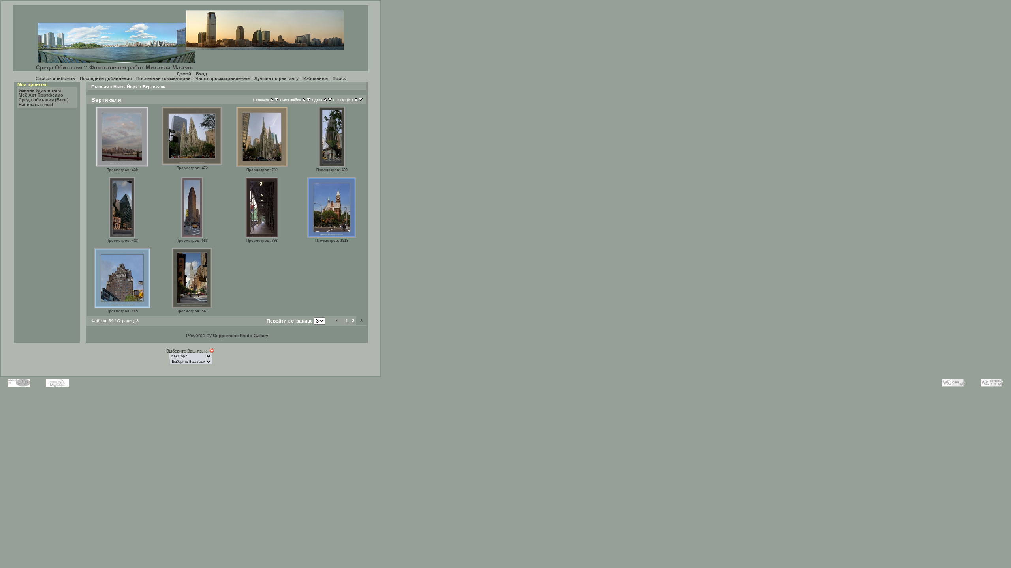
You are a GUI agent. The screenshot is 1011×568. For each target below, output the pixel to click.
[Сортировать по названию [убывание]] (276, 99)
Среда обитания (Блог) (44, 99)
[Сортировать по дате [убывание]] (330, 99)
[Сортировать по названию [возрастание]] (272, 99)
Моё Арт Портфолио (41, 95)
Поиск (339, 78)
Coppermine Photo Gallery (240, 335)
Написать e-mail (36, 104)
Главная (100, 86)
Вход (201, 73)
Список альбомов (55, 78)
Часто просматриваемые (222, 78)
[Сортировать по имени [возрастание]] (304, 99)
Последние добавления (106, 78)
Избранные (315, 78)
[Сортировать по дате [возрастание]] (325, 99)
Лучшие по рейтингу (276, 78)
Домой (184, 73)
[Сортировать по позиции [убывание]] (361, 99)
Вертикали (154, 86)
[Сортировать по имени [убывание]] (308, 99)
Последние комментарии (163, 78)
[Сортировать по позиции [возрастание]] (356, 99)
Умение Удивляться (40, 90)
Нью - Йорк (125, 86)
